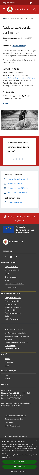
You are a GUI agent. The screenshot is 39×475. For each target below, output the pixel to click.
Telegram (9, 98)
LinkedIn (19, 98)
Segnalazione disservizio (14, 419)
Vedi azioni (5, 103)
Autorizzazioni (10, 345)
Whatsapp (28, 95)
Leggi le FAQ (9, 422)
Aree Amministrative (12, 270)
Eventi (7, 378)
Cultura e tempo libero (13, 301)
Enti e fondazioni (11, 277)
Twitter (18, 95)
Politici (7, 280)
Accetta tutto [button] (19, 461)
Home (5, 18)
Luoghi (7, 375)
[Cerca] (34, 9)
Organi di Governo (11, 266)
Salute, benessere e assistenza (16, 342)
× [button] (36, 440)
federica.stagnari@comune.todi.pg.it (21, 78)
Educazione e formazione (14, 329)
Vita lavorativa (10, 304)
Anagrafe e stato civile (13, 297)
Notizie (7, 358)
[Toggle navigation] (4, 9)
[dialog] (19, 456)
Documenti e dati (11, 287)
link (9, 457)
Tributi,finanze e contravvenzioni (17, 336)
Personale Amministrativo (14, 283)
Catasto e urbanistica (13, 313)
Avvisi (7, 365)
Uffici (7, 273)
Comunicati (9, 362)
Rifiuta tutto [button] (19, 467)
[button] (19, 471)
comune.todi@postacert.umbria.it (18, 403)
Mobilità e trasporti (12, 319)
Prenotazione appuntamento (15, 415)
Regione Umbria (9, 2)
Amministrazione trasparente (16, 436)
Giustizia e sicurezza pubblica (15, 333)
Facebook (8, 95)
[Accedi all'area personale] (30, 2)
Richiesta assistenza (12, 426)
